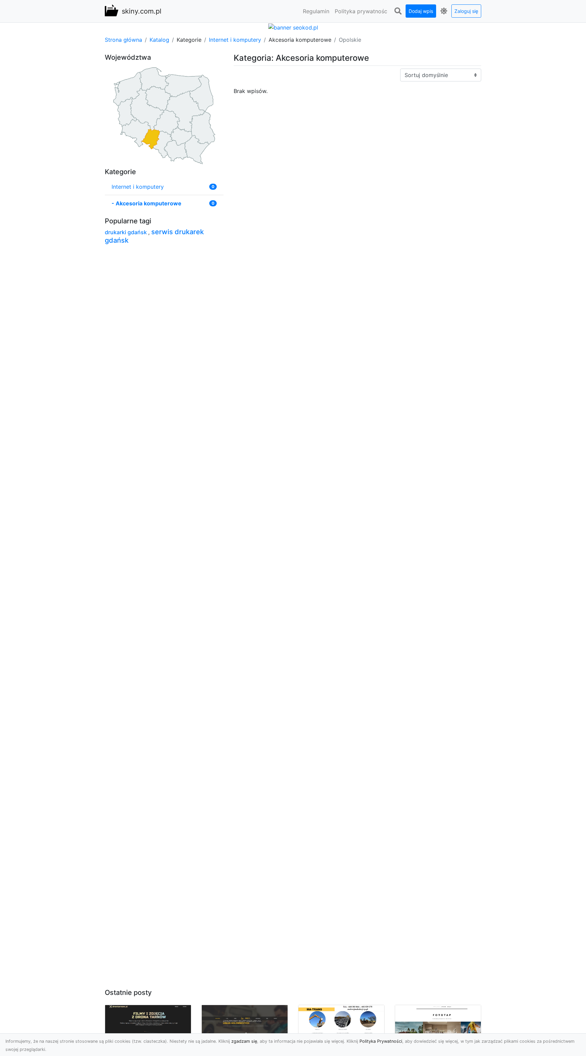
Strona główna (123, 39)
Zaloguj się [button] (466, 11)
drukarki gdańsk (126, 232)
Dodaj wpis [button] (421, 11)
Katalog (159, 39)
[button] (397, 11)
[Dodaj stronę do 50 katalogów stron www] (293, 26)
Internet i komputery (235, 39)
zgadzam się (244, 1041)
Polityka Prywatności (380, 1041)
